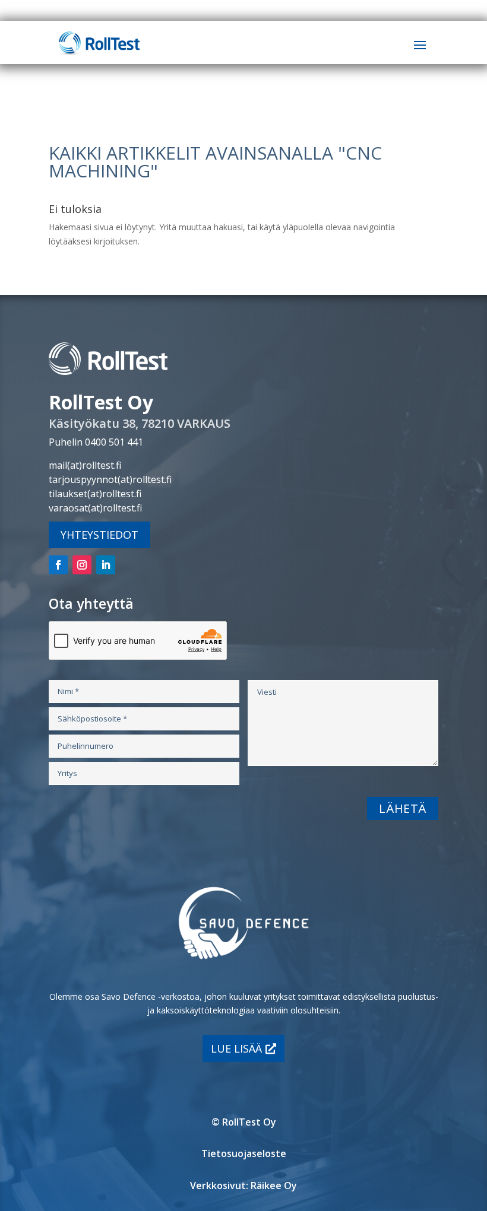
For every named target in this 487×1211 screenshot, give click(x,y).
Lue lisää (236, 1048)
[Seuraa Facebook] (58, 564)
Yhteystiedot (99, 534)
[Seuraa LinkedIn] (105, 564)
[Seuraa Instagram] (81, 564)
